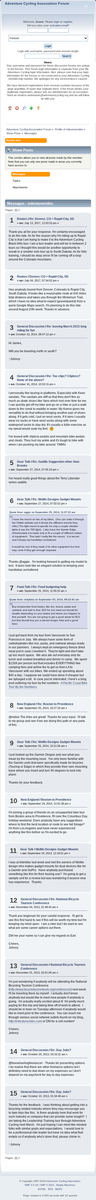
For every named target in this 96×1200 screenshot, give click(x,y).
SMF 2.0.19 (31, 1185)
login (56, 21)
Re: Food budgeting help (49, 587)
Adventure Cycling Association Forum (37, 3)
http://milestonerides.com (25, 1021)
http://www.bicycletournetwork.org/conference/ (40, 989)
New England (26, 704)
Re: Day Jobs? (60, 1050)
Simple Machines (65, 1185)
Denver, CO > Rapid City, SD (48, 276)
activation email (58, 25)
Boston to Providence (56, 799)
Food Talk (23, 587)
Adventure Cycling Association (63, 1181)
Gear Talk (23, 461)
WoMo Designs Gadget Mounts (57, 849)
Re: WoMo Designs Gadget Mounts (56, 499)
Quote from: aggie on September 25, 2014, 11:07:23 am (42, 512)
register (67, 21)
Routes (22, 219)
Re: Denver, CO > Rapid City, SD (51, 219)
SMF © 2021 (47, 1185)
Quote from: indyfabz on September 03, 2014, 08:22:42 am (44, 599)
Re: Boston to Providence (55, 704)
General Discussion (31, 326)
